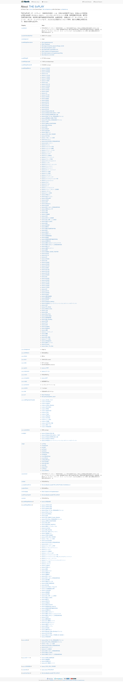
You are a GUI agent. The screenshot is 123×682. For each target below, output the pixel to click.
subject (23, 433)
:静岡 (45, 250)
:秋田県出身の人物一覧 (49, 606)
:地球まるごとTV (47, 209)
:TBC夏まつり (47, 533)
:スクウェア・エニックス (49, 164)
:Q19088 (45, 461)
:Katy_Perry (46, 314)
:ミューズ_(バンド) (48, 187)
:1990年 (45, 91)
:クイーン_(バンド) (48, 157)
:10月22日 (46, 68)
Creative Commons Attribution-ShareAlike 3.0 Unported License (73, 680)
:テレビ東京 (46, 173)
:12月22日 (46, 86)
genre (24, 368)
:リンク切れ (46, 419)
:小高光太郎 (46, 590)
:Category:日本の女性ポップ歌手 (51, 112)
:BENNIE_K (46, 298)
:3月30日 (45, 264)
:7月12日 (45, 282)
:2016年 (45, 253)
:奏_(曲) (45, 585)
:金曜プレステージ (48, 248)
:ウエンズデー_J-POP (48, 546)
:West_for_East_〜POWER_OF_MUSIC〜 (53, 635)
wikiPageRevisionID (26, 65)
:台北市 (45, 200)
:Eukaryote (45, 445)
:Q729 (44, 467)
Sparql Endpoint (98, 1)
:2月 (44, 257)
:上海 (45, 310)
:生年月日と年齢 (47, 423)
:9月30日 (45, 292)
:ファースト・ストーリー (49, 558)
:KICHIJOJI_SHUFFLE (48, 524)
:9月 (44, 289)
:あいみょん (46, 139)
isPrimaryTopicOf (26, 495)
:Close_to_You (47, 512)
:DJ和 (45, 515)
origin (24, 381)
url (23, 394)
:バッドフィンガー (48, 177)
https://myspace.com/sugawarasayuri (50, 51)
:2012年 (45, 105)
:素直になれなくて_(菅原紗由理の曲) (52, 244)
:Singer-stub (46, 410)
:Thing (44, 443)
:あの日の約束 (47, 540)
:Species (44, 454)
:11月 (45, 73)
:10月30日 (46, 71)
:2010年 (45, 102)
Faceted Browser (87, 1)
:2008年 (45, 98)
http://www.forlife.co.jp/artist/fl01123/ (50, 49)
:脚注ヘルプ (46, 425)
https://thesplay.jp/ (46, 44)
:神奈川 (45, 232)
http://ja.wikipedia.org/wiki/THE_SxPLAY (51, 495)
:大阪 (45, 210)
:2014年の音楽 (47, 633)
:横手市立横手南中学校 (49, 228)
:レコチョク (46, 191)
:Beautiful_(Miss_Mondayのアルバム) (52, 631)
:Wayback (46, 416)
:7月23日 (45, 287)
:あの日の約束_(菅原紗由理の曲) (51, 141)
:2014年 (45, 109)
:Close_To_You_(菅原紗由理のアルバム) (52, 116)
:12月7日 (45, 89)
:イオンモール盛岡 (48, 148)
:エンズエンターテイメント (50, 547)
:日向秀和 (46, 594)
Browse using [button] (36, 1)
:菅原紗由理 (46, 426)
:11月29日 (46, 79)
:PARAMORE (46, 317)
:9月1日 (45, 291)
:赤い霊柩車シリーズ (48, 620)
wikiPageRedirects (27, 501)
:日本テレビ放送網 (48, 218)
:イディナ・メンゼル (48, 150)
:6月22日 (45, 278)
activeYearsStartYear (26, 35)
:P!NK (45, 321)
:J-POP (45, 121)
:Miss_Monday (47, 125)
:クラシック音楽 (47, 159)
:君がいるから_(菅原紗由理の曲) (51, 207)
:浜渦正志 (46, 603)
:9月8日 (45, 294)
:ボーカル (46, 184)
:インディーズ (47, 152)
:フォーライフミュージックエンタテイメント (54, 560)
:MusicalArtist (45, 452)
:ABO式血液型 (47, 296)
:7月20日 (45, 283)
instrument (25, 371)
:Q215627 (45, 463)
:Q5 (44, 465)
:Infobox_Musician (48, 405)
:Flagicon (46, 403)
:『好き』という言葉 (48, 137)
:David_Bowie (46, 315)
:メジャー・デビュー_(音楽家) (50, 189)
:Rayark (45, 128)
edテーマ (26, 657)
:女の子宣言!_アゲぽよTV (49, 587)
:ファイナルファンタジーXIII (50, 178)
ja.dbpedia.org (64, 9)
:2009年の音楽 (47, 508)
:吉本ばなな (46, 203)
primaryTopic (26, 673)
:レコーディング (47, 332)
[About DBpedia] (25, 2)
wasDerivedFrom (26, 484)
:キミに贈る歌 (47, 155)
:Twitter (45, 414)
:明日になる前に (47, 221)
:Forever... (46, 344)
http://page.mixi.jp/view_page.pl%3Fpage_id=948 (53, 46)
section (24, 388)
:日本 (45, 216)
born (23, 359)
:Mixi (44, 127)
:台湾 (45, 201)
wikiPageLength (25, 61)
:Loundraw (46, 528)
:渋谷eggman (46, 340)
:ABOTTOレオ (47, 629)
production (25, 384)
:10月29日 (46, 70)
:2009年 (45, 100)
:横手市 (45, 226)
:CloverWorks (46, 513)
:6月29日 (45, 280)
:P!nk (45, 323)
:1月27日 (45, 96)
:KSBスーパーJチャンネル (49, 526)
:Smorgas (46, 130)
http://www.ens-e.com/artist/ (48, 55)
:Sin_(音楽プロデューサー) (49, 531)
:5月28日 (45, 275)
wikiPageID (24, 58)
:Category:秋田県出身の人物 (50, 114)
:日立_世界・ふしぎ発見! (49, 219)
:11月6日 (45, 80)
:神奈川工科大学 (47, 604)
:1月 (44, 93)
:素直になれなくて (48, 611)
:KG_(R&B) (46, 337)
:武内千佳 (46, 601)
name (24, 374)
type (23, 443)
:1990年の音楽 (47, 506)
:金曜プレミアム (47, 626)
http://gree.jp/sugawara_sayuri (48, 47)
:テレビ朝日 (46, 171)
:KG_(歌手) (46, 522)
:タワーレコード (47, 168)
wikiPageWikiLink (26, 68)
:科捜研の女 (46, 241)
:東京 (45, 223)
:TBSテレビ (46, 132)
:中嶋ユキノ (46, 194)
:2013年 (45, 107)
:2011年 (45, 104)
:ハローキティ (47, 175)
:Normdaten (46, 407)
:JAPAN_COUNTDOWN (49, 123)
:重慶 (45, 333)
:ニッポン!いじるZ (48, 553)
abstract (24, 28)
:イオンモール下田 (48, 146)
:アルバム (46, 144)
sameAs (24, 669)
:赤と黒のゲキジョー (48, 622)
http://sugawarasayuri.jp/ (47, 42)
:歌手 (45, 230)
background (24, 39)
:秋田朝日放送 (47, 235)
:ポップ (45, 185)
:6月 (44, 276)
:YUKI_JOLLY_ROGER (49, 134)
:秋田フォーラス (47, 342)
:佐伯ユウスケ (47, 570)
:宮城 (45, 212)
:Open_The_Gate (47, 346)
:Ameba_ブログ (47, 400)
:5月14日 (45, 269)
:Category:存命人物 (48, 111)
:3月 (44, 260)
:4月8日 (45, 267)
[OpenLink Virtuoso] (49, 678)
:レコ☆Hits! (46, 562)
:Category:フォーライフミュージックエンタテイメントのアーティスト (59, 303)
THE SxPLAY (36, 6)
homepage (24, 491)
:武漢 (45, 312)
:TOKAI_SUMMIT (47, 535)
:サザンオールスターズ (49, 161)
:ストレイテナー (47, 166)
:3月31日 (45, 266)
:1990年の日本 (47, 505)
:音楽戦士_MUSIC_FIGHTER (50, 251)
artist (25, 640)
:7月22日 (45, 285)
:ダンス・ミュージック (49, 169)
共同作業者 (26, 666)
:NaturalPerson (46, 459)
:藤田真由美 (46, 619)
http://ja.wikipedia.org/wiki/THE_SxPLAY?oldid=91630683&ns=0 (56, 484)
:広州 (45, 324)
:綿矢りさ (46, 246)
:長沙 (45, 335)
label (23, 481)
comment (24, 474)
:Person (44, 449)
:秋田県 (45, 237)
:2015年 (45, 299)
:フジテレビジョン (48, 180)
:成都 (45, 330)
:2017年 (45, 255)
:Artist (44, 447)
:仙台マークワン (47, 196)
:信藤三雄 (46, 572)
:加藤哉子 (46, 574)
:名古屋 (45, 205)
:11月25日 (46, 77)
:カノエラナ (46, 153)
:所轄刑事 (46, 592)
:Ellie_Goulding (47, 319)
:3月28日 (45, 262)
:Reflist (45, 408)
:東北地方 (46, 225)
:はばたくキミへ (47, 143)
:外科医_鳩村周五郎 (48, 583)
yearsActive (25, 430)
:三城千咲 (46, 565)
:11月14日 (46, 75)
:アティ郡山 (46, 339)
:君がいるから (47, 576)
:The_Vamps (46, 307)
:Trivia (45, 412)
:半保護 (45, 421)
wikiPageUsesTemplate (28, 400)
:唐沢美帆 (46, 579)
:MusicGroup (46, 456)
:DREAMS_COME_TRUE (49, 118)
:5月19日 (45, 273)
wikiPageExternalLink (27, 42)
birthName (25, 352)
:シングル (46, 162)
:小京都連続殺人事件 (48, 588)
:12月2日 (45, 87)
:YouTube (46, 136)
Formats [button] (45, 1)
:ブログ (45, 182)
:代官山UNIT (46, 198)
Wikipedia (51, 680)
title (23, 391)
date (23, 363)
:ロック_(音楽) (47, 193)
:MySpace (46, 328)
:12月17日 (46, 84)
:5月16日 (45, 271)
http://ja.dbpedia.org (47, 9)
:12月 (45, 82)
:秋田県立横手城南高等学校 (50, 239)
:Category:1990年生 (48, 301)
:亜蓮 (45, 569)
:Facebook (46, 401)
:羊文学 (45, 617)
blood (24, 356)
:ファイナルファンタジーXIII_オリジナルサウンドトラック (57, 556)
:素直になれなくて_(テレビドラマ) (51, 242)
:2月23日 (45, 258)
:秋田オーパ (46, 234)
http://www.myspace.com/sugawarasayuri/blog (52, 53)
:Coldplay (46, 326)
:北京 (45, 305)
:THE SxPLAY (48, 669)
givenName (24, 488)
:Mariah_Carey (47, 308)
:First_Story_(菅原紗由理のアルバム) (52, 120)
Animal (30, 9)
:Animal (44, 451)
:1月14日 (45, 95)
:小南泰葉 (46, 214)
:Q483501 (45, 470)
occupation (25, 378)
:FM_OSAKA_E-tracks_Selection (51, 517)
